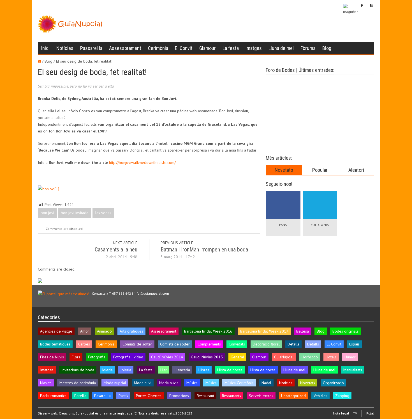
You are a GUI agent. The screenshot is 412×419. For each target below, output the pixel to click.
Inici (45, 48)
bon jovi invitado (75, 212)
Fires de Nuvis (52, 357)
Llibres (203, 369)
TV (355, 413)
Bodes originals (345, 331)
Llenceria (182, 369)
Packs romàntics (53, 395)
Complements (209, 344)
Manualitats (352, 369)
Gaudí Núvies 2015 (207, 357)
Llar (163, 369)
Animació (104, 331)
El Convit (184, 48)
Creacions (66, 413)
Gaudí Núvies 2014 (167, 357)
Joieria (107, 369)
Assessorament (125, 48)
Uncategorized (293, 395)
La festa (231, 48)
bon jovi (47, 212)
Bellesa (302, 331)
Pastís (123, 395)
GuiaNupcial (284, 357)
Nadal (266, 382)
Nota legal (341, 413)
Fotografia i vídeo (128, 357)
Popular (320, 170)
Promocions (179, 395)
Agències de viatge (56, 331)
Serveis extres (261, 395)
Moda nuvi (142, 382)
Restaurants (231, 395)
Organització (333, 382)
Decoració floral (266, 344)
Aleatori (356, 170)
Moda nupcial (115, 382)
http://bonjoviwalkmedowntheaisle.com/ (142, 162)
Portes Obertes (148, 395)
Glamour (207, 48)
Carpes (84, 344)
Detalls (293, 344)
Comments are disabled (64, 228)
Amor (84, 331)
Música (192, 382)
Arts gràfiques (131, 331)
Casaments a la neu (116, 249)
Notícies (64, 48)
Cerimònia (158, 48)
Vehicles (320, 395)
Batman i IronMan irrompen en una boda (204, 249)
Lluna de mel (281, 48)
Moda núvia (169, 382)
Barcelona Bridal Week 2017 (264, 331)
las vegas (103, 212)
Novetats (284, 170)
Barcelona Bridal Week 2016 (208, 331)
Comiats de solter (137, 344)
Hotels (331, 357)
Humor (350, 357)
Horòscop (310, 357)
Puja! (370, 413)
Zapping (342, 395)
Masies (46, 382)
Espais (354, 344)
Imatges (254, 48)
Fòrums (308, 48)
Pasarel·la (102, 395)
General (237, 357)
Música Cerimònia (239, 382)
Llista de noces (229, 369)
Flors (76, 357)
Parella (80, 395)
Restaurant (205, 395)
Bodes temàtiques (55, 344)
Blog (326, 48)
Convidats (237, 344)
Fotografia (96, 357)
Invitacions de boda (77, 369)
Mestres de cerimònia (77, 382)
